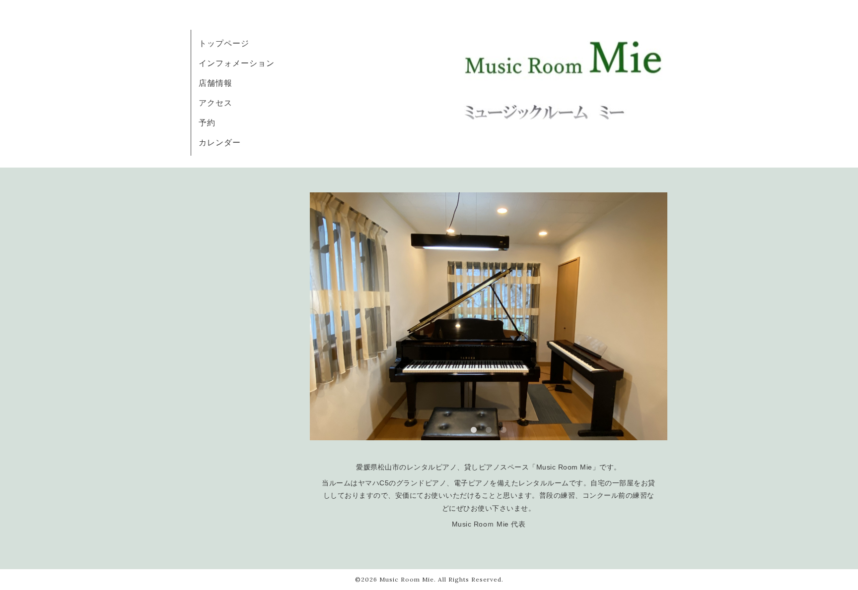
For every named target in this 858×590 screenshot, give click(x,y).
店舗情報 (215, 83)
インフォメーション (237, 63)
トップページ (224, 43)
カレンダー (220, 142)
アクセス (215, 103)
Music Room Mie (406, 579)
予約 (207, 122)
